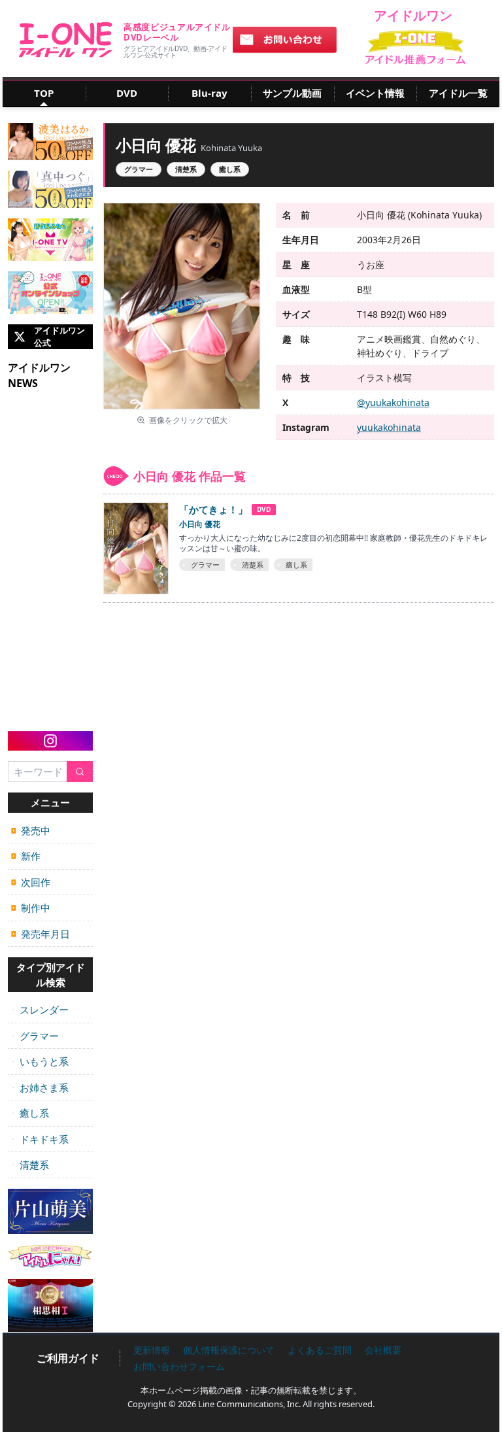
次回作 (30, 882)
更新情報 (151, 1350)
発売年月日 (40, 933)
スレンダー (40, 1009)
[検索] (80, 772)
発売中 (30, 830)
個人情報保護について (229, 1350)
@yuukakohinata (393, 402)
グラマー (35, 1035)
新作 (26, 855)
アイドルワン (65, 40)
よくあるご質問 (320, 1350)
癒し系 (30, 1112)
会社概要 (383, 1350)
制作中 (30, 907)
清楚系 (30, 1164)
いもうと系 (40, 1061)
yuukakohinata (389, 427)
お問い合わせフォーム (179, 1366)
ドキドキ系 (40, 1139)
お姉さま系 (40, 1087)
